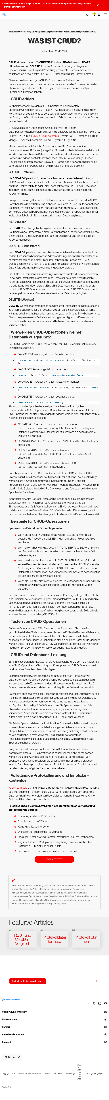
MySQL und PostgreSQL (46, 135)
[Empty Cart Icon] (99, 15)
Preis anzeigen (88, 981)
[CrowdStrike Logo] (4, 14)
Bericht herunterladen (14, 7)
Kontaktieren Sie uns (61, 981)
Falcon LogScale (18, 787)
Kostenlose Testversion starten (26, 981)
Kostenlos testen (54, 859)
